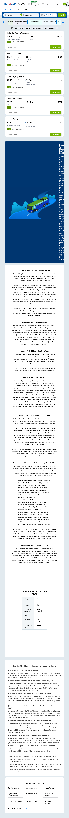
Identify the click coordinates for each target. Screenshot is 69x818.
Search (61, 15)
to (13, 788)
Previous (3, 22)
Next (62, 22)
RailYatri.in (30, 701)
